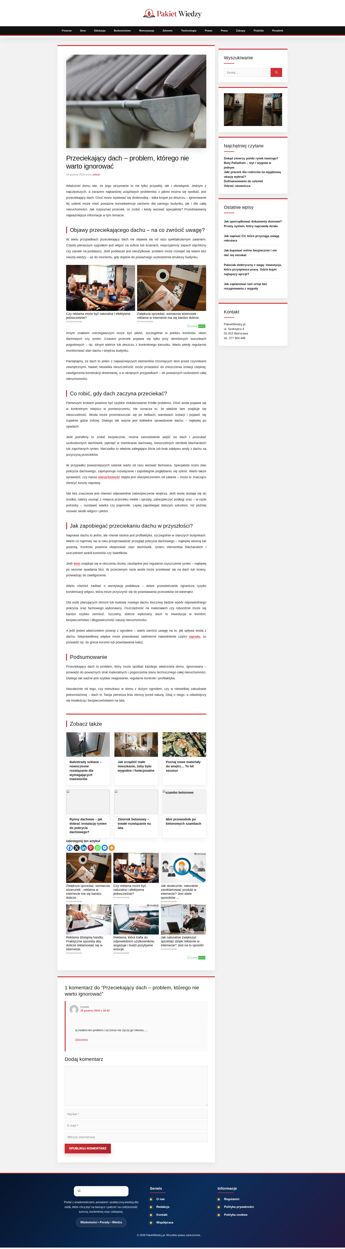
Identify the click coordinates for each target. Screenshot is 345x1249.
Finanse (67, 30)
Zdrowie (167, 30)
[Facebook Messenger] (105, 848)
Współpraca (164, 1222)
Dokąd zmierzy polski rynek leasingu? (251, 158)
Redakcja (162, 1207)
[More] (112, 848)
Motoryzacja (146, 30)
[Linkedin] (83, 848)
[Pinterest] (91, 848)
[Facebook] (69, 848)
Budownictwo (122, 30)
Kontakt (161, 1214)
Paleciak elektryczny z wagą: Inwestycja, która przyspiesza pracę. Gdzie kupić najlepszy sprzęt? (253, 269)
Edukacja (99, 30)
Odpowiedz (81, 1039)
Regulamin (231, 1199)
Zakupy (240, 30)
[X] (76, 848)
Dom (83, 30)
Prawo (208, 30)
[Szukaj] (276, 72)
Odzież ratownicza (237, 186)
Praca (224, 30)
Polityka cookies (235, 1214)
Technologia (188, 30)
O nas (160, 1199)
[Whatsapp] (98, 848)
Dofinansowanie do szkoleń (243, 181)
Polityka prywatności (239, 1207)
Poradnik (277, 30)
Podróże (259, 30)
